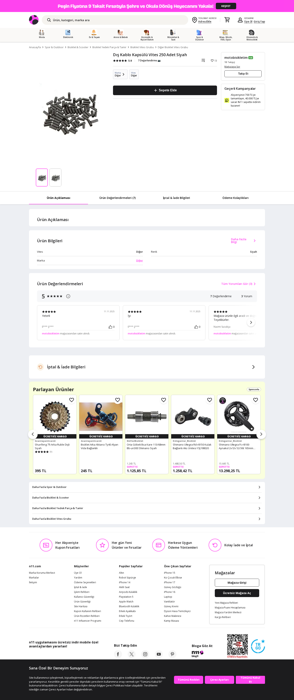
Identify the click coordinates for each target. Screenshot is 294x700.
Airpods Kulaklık (128, 592)
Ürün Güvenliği (82, 601)
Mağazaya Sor (232, 66)
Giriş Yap (259, 21)
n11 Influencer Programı (87, 620)
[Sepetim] (227, 20)
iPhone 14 (124, 582)
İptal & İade (80, 587)
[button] (251, 322)
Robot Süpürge (127, 577)
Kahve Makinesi (172, 616)
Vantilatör (169, 601)
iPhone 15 (169, 572)
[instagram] (145, 657)
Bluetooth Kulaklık (129, 606)
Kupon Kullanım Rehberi (87, 611)
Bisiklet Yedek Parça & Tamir (109, 47)
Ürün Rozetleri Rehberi (87, 616)
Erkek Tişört (125, 616)
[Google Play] (66, 655)
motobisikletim (236, 58)
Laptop (168, 596)
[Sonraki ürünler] (261, 434)
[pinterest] (172, 657)
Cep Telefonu (126, 620)
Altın (121, 572)
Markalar (34, 577)
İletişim (33, 582)
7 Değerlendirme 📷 (149, 60)
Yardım (78, 577)
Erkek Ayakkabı (127, 611)
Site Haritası (80, 606)
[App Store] (41, 655)
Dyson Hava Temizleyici (177, 611)
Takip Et (243, 73)
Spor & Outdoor (54, 47)
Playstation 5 (126, 596)
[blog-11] (202, 655)
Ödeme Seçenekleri (85, 582)
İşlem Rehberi (81, 592)
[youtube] (159, 657)
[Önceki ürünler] (33, 434)
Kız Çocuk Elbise (173, 577)
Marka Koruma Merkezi (42, 572)
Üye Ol (248, 21)
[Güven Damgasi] (258, 646)
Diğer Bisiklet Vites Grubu (173, 47)
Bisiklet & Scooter (78, 47)
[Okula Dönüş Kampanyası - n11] (147, 6)
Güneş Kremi (171, 606)
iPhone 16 (169, 592)
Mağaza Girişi (237, 582)
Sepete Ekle (168, 90)
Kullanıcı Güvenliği (84, 596)
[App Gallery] (89, 655)
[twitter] (132, 657)
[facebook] (118, 657)
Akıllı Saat (124, 587)
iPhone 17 (169, 582)
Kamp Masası (171, 620)
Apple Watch (126, 601)
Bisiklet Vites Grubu (142, 47)
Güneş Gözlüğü (172, 587)
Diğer (139, 260)
